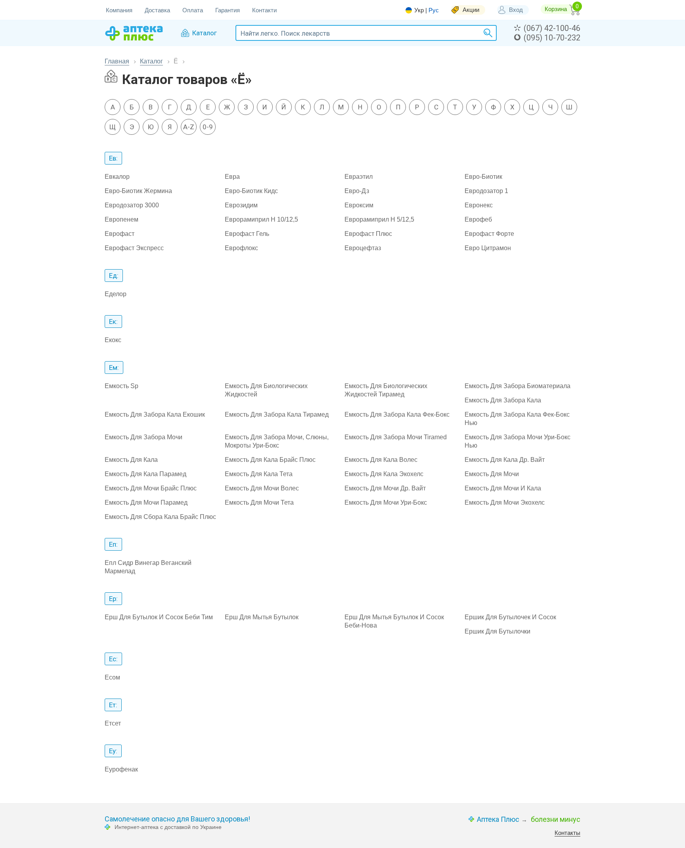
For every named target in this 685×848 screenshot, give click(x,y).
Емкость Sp (121, 386)
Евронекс (479, 205)
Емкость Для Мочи (492, 474)
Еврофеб (478, 219)
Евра (232, 176)
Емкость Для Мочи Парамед (146, 502)
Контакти (264, 10)
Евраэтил (358, 176)
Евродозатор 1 (486, 191)
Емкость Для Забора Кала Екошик (155, 414)
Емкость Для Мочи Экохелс (505, 502)
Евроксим (358, 205)
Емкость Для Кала (131, 459)
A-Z (188, 127)
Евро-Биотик (483, 176)
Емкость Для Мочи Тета (259, 502)
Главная (117, 61)
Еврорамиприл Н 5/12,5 (379, 219)
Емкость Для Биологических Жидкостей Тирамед (385, 390)
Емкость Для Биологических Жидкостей (266, 390)
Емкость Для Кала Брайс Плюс (270, 459)
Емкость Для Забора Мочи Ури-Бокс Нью (517, 441)
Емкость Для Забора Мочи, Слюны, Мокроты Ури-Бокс (277, 441)
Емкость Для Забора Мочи (143, 437)
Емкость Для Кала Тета (259, 474)
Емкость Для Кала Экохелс (383, 474)
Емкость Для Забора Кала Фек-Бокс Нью (517, 418)
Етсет (113, 723)
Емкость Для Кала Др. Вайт (505, 459)
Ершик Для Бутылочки (497, 631)
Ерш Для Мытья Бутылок (261, 617)
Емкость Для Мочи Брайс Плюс (151, 488)
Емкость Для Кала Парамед (145, 474)
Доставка (157, 10)
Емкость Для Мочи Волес (262, 488)
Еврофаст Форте (489, 233)
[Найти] (487, 33)
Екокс (113, 340)
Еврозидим (241, 205)
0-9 (208, 127)
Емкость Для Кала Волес (380, 459)
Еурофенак (121, 769)
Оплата (192, 10)
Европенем (121, 219)
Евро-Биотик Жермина (138, 191)
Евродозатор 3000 (132, 205)
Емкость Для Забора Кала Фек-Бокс (397, 414)
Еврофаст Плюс (368, 233)
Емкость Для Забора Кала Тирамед (277, 414)
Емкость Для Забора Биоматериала (517, 386)
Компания (119, 10)
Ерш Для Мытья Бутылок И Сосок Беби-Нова (394, 621)
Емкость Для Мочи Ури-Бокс (385, 502)
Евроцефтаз (362, 248)
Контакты (567, 832)
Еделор (115, 294)
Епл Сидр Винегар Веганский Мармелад (148, 566)
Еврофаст (119, 233)
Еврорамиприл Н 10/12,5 (261, 219)
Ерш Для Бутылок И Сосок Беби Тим (159, 617)
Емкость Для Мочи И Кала (503, 488)
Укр (419, 10)
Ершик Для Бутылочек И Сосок (510, 617)
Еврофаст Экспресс (134, 248)
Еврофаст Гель (247, 233)
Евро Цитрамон (488, 248)
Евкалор (117, 176)
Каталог (151, 61)
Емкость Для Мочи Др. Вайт (385, 488)
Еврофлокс (241, 248)
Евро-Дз (356, 191)
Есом (112, 677)
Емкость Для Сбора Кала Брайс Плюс (160, 516)
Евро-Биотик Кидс (251, 191)
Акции (471, 9)
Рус (434, 10)
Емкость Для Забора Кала (503, 400)
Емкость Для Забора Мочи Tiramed (395, 437)
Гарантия (227, 10)
